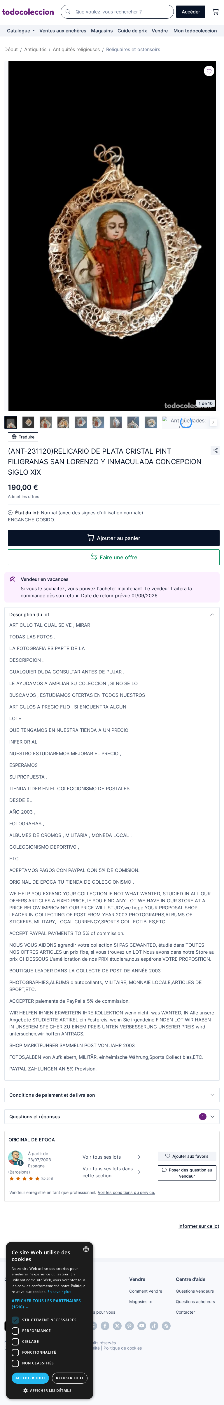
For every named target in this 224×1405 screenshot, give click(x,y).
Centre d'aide (190, 1279)
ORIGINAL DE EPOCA (31, 1140)
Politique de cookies (123, 1347)
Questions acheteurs (195, 1301)
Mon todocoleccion (195, 31)
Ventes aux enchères (62, 31)
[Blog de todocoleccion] (166, 1326)
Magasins (102, 31)
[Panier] (215, 11)
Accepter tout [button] (30, 1378)
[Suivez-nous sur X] (117, 1326)
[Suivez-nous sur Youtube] (141, 1326)
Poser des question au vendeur (190, 1172)
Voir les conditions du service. (126, 1192)
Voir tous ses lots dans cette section (108, 1172)
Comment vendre (145, 1291)
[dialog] (49, 1320)
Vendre (160, 31)
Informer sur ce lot (198, 1226)
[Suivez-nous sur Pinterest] (129, 1326)
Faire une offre (118, 557)
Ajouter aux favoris (190, 1156)
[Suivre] (209, 71)
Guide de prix (132, 31)
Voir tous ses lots (102, 1157)
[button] (112, 614)
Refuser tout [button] (69, 1378)
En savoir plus (59, 1291)
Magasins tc (140, 1301)
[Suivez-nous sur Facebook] (105, 1326)
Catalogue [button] (19, 31)
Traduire (26, 436)
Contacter (185, 1312)
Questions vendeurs (195, 1291)
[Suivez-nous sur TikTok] (154, 1326)
